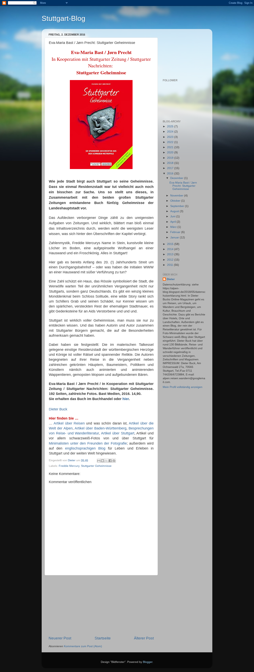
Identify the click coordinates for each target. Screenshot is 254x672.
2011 (170, 264)
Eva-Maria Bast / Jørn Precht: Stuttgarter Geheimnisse (183, 185)
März (173, 226)
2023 (170, 136)
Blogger (147, 661)
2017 (170, 168)
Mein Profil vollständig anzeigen (182, 387)
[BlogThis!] (103, 461)
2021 (170, 147)
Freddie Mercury (69, 465)
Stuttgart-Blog (63, 18)
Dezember (177, 178)
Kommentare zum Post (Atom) (83, 646)
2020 (170, 152)
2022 (170, 142)
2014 (170, 249)
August (175, 211)
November (177, 195)
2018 (170, 162)
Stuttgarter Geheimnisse (96, 465)
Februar (175, 232)
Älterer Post (144, 638)
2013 (170, 254)
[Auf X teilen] (106, 461)
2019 (170, 157)
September (177, 206)
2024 (170, 131)
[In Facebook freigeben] (110, 461)
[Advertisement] (101, 605)
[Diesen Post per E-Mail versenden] (99, 461)
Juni (173, 216)
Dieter (171, 279)
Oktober (175, 200)
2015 (170, 244)
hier (125, 399)
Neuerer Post (60, 638)
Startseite (103, 638)
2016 (170, 173)
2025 (170, 126)
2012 (170, 259)
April (173, 221)
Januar (175, 237)
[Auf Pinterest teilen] (114, 461)
